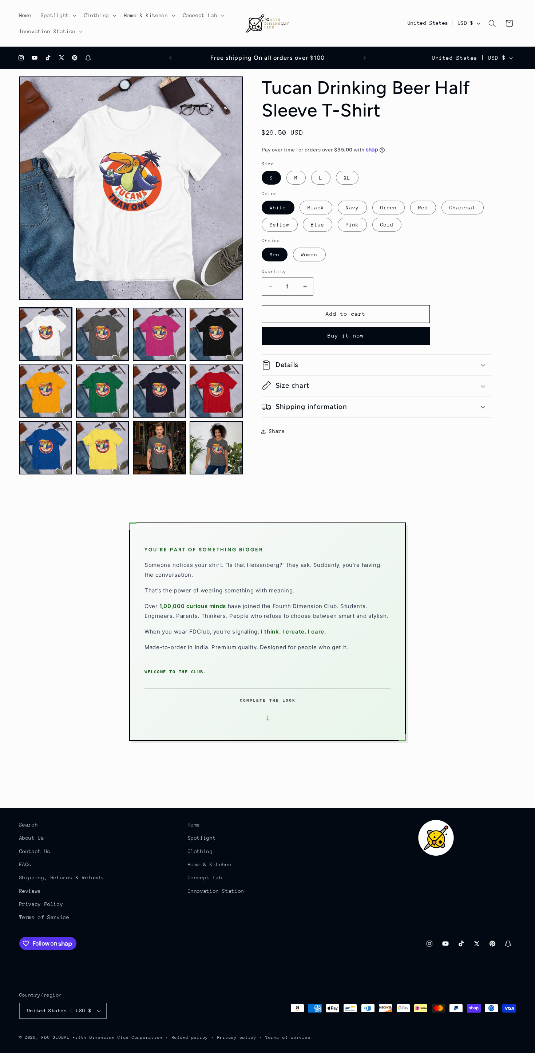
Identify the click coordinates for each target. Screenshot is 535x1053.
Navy (352, 207)
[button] (58, 15)
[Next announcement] (365, 58)
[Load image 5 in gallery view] (45, 391)
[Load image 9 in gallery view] (45, 447)
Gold (386, 225)
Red (423, 207)
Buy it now (346, 335)
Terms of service (287, 1037)
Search (28, 825)
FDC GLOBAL (55, 1037)
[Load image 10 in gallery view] (102, 447)
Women (309, 254)
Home (194, 825)
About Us (31, 838)
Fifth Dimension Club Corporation (118, 1037)
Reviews (30, 891)
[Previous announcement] (170, 58)
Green (388, 207)
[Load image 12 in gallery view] (216, 447)
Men (275, 254)
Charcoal (462, 207)
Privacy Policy (41, 904)
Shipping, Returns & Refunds (61, 877)
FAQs (25, 864)
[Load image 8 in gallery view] (216, 391)
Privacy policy (237, 1037)
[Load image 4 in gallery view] (216, 334)
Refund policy (190, 1037)
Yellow (279, 225)
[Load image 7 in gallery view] (159, 391)
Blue (317, 225)
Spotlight (202, 838)
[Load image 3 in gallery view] (159, 334)
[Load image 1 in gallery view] (45, 334)
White (278, 207)
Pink (352, 225)
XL (347, 178)
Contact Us (35, 851)
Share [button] (277, 431)
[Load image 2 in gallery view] (102, 334)
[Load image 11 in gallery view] (159, 447)
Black (316, 207)
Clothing (200, 851)
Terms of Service (44, 917)
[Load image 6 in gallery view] (102, 391)
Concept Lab (205, 877)
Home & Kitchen (210, 864)
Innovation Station (216, 891)
